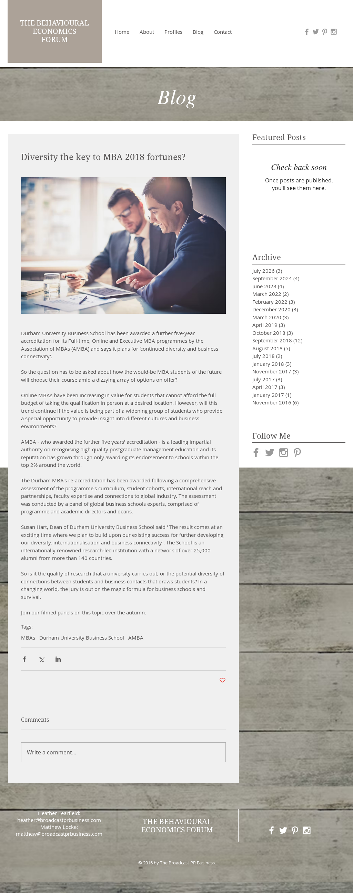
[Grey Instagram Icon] (334, 32)
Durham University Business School (81, 637)
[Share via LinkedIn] (58, 659)
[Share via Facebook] (24, 659)
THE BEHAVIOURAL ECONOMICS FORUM (54, 31)
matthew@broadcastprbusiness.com (59, 833)
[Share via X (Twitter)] (41, 659)
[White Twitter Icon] (283, 830)
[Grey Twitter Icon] (270, 452)
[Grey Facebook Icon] (256, 452)
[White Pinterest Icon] (295, 830)
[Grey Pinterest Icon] (325, 32)
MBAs (28, 637)
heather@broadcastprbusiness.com (59, 819)
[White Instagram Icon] (306, 830)
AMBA (135, 637)
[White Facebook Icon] (271, 830)
